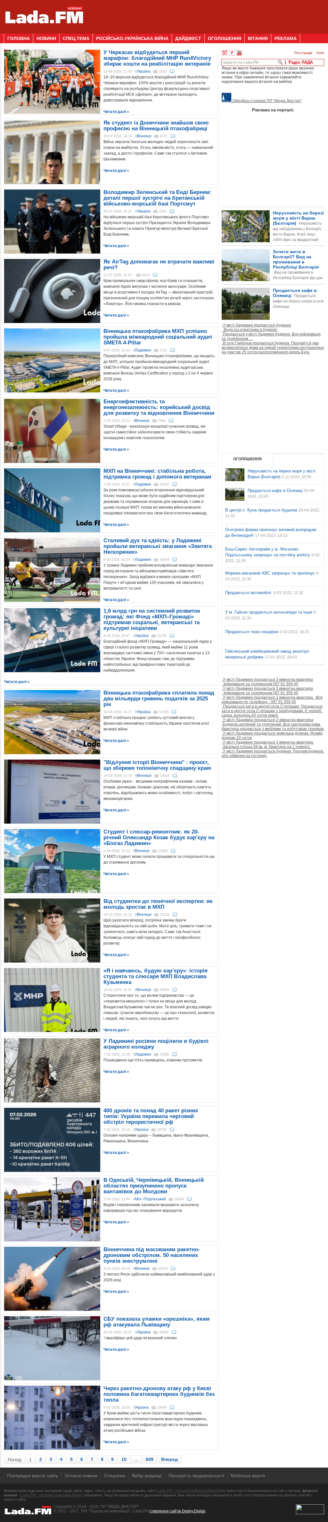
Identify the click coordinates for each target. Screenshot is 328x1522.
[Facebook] (232, 53)
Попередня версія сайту (32, 1475)
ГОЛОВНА (18, 38)
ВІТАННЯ (258, 38)
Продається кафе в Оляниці (298, 298)
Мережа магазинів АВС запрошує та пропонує (270, 573)
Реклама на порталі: (273, 110)
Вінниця (144, 136)
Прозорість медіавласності (196, 1475)
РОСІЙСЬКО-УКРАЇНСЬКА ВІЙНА (132, 38)
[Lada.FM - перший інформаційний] (44, 31)
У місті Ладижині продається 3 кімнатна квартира (267, 681)
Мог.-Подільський (150, 1199)
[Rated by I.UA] (310, 1513)
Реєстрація (303, 53)
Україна (144, 71)
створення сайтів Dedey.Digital (177, 1511)
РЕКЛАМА (286, 38)
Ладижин (143, 350)
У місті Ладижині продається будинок (256, 327)
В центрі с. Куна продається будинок (262, 510)
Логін (320, 53)
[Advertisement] (207, 14)
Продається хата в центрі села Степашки (272, 711)
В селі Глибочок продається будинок (273, 347)
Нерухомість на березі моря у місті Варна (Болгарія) (298, 231)
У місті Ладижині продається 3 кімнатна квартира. (268, 744)
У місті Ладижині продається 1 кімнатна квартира (272, 699)
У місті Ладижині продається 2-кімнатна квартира (273, 724)
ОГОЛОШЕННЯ (224, 38)
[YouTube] (239, 53)
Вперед (169, 1459)
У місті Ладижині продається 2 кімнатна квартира (267, 690)
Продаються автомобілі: (249, 592)
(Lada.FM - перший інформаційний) (188, 1490)
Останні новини (81, 1475)
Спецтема (114, 1475)
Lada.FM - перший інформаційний (51, 1495)
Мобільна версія (248, 1475)
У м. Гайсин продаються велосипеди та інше (269, 612)
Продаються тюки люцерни (252, 631)
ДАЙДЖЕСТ (188, 38)
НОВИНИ (46, 38)
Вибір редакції (147, 1475)
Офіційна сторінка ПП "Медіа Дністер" (266, 101)
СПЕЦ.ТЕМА (76, 38)
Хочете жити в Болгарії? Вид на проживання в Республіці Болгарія (272, 275)
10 (124, 1459)
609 (149, 1459)
